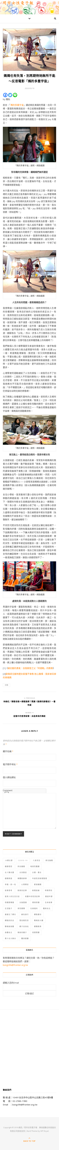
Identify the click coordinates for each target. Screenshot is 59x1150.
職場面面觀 (9, 926)
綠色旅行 (25, 914)
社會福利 (34, 908)
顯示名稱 (8, 751)
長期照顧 (36, 932)
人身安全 (36, 860)
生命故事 (48, 902)
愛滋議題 (38, 884)
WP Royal (44, 1131)
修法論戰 (49, 860)
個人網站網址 (9, 777)
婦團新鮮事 (22, 878)
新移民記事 (22, 890)
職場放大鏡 (38, 920)
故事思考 (8, 890)
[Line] (15, 95)
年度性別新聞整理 (39, 878)
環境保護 (36, 902)
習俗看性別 (24, 920)
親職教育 (38, 926)
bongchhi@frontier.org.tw (15, 965)
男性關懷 (21, 908)
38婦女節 (9, 860)
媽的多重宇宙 (17, 104)
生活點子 (8, 908)
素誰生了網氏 (10, 914)
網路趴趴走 (9, 920)
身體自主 (8, 932)
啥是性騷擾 (35, 866)
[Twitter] (10, 95)
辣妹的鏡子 (22, 932)
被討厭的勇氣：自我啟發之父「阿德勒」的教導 (30, 668)
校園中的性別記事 (32, 896)
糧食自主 (47, 908)
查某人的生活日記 (12, 896)
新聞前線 (36, 890)
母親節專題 (9, 902)
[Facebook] (5, 95)
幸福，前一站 (10, 884)
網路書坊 (38, 914)
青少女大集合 (10, 938)
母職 (6, 685)
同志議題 (21, 866)
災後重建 (23, 902)
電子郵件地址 (10, 764)
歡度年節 (49, 896)
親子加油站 (24, 926)
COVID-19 (22, 860)
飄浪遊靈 (25, 938)
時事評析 (48, 890)
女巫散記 (23, 872)
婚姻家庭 (8, 878)
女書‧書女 (37, 872)
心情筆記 (25, 884)
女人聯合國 (9, 872)
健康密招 (8, 866)
